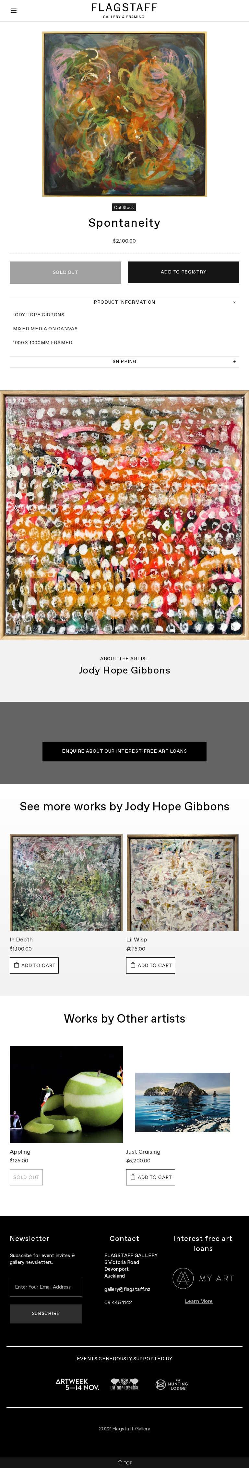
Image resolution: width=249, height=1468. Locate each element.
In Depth (21, 940)
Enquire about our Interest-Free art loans (124, 751)
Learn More (199, 1301)
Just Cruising (143, 1152)
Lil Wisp (136, 940)
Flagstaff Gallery (124, 11)
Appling (20, 1152)
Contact (125, 1239)
